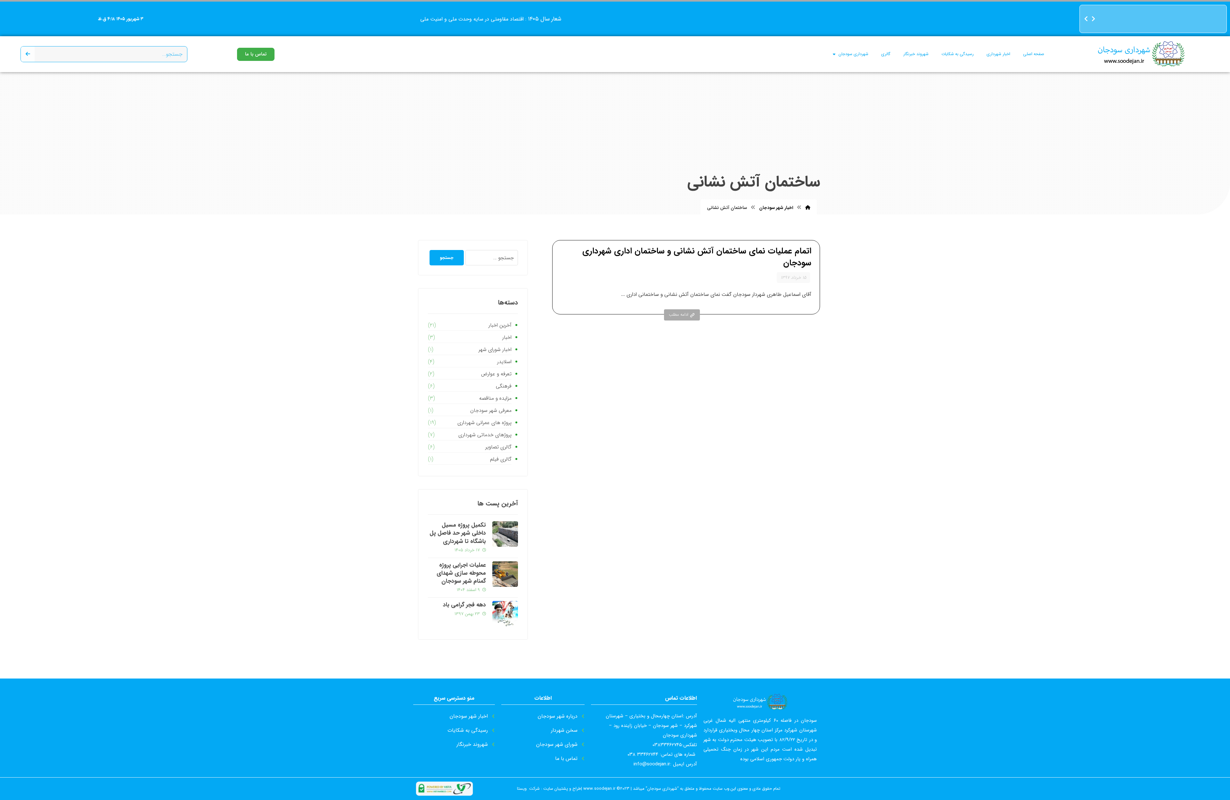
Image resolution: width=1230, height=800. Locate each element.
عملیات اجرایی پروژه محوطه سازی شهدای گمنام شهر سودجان (461, 573)
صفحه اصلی (1033, 54)
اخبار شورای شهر (495, 350)
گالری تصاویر (498, 447)
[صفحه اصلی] (807, 207)
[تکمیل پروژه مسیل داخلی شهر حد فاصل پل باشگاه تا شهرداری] (505, 534)
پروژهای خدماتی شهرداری (484, 435)
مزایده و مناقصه (495, 398)
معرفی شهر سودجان (490, 410)
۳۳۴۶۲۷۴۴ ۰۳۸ (642, 754)
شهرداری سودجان (853, 54)
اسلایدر (504, 362)
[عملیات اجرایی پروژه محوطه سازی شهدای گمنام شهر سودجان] (505, 574)
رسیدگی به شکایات (957, 54)
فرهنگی (503, 386)
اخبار (506, 337)
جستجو (447, 257)
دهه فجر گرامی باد (1201, 18)
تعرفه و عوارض (496, 374)
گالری (885, 54)
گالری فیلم (500, 459)
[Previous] (1086, 19)
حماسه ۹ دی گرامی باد (1197, 29)
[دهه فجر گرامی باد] (505, 614)
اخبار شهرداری (998, 54)
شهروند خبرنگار (916, 54)
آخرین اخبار (499, 325)
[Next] (1093, 19)
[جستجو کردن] (28, 54)
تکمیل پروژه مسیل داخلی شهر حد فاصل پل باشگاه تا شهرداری (458, 533)
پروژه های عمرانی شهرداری (484, 423)
